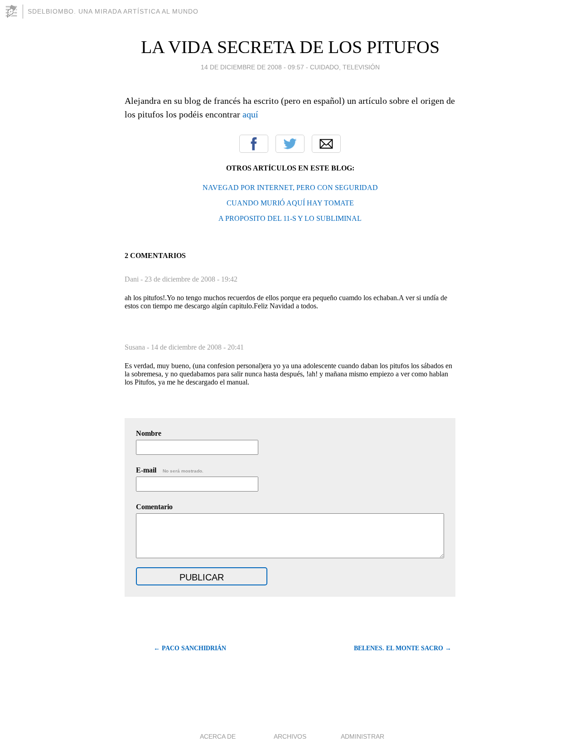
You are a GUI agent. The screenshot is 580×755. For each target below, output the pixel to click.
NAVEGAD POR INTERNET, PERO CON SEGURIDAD (290, 187)
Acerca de (218, 736)
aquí (250, 114)
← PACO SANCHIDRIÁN (190, 648)
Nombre (148, 433)
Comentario (154, 507)
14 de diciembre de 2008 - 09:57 (252, 67)
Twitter (290, 144)
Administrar (362, 736)
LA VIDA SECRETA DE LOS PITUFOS (290, 47)
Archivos (290, 736)
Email (326, 144)
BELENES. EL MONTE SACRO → (402, 648)
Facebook (253, 144)
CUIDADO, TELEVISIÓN (345, 67)
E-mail (169, 470)
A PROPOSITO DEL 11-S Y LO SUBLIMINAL (290, 218)
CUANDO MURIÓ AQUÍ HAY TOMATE (290, 203)
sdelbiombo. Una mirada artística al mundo (113, 11)
